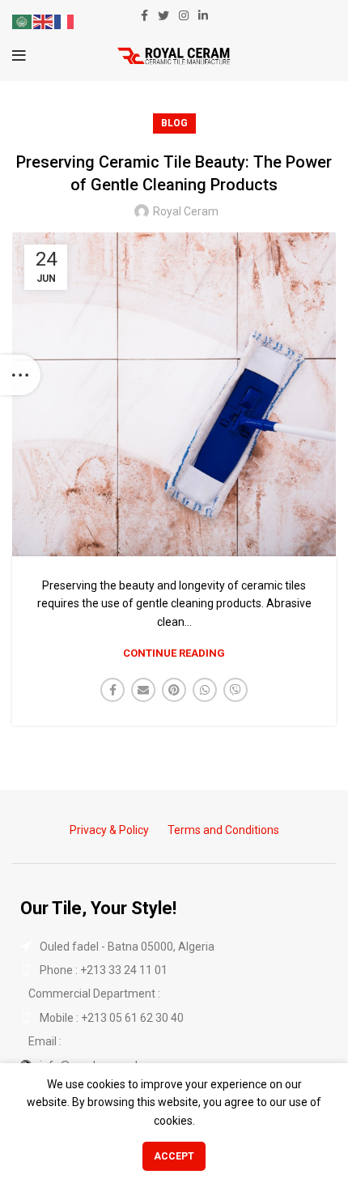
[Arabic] (22, 21)
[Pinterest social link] (174, 690)
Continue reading (174, 653)
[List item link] (174, 970)
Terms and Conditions (223, 829)
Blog (174, 123)
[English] (43, 21)
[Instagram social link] (183, 15)
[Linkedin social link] (203, 15)
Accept (174, 1156)
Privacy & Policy (109, 829)
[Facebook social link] (144, 15)
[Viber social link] (235, 690)
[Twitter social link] (163, 15)
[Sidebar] (20, 375)
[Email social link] (143, 690)
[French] (64, 21)
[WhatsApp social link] (205, 690)
